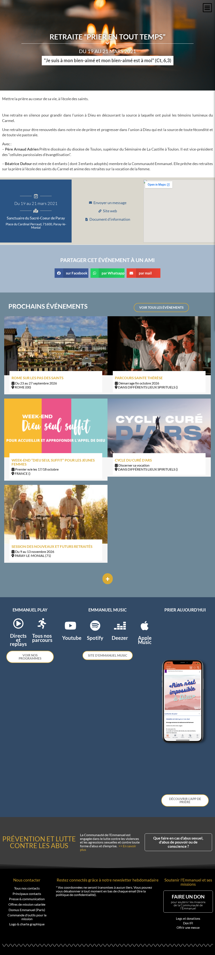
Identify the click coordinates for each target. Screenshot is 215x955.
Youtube (71, 638)
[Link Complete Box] (56, 355)
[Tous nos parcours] (42, 623)
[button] (207, 7)
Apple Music (145, 640)
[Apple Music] (144, 625)
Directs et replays (18, 640)
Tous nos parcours (42, 638)
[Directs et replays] (18, 623)
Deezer (120, 638)
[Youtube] (70, 625)
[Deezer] (120, 625)
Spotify (95, 638)
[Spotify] (95, 625)
